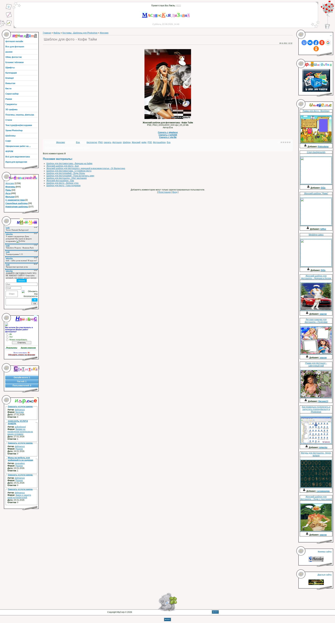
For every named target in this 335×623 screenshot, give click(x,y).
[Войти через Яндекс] (322, 42)
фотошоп (117, 142)
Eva (78, 142)
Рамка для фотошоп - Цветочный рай (316, 364)
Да (10, 334)
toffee (323, 229)
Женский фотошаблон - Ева (60, 180)
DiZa (323, 188)
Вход (174, 192)
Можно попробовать (18, 340)
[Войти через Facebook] (316, 42)
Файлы (56, 33)
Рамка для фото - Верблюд (316, 111)
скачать (107, 142)
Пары (8, 190)
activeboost (20, 427)
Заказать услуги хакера (20, 406)
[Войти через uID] (304, 42)
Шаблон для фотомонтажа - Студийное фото (68, 171)
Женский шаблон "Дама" (316, 193)
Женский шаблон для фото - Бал (62, 166)
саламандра (323, 491)
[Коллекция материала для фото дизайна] (316, 584)
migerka (323, 447)
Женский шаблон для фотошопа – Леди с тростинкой (316, 497)
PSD (150, 142)
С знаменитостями (15, 200)
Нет (11, 337)
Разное (19, 449)
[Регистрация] (9, 17)
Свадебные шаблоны (16, 203)
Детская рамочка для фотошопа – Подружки (316, 320)
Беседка (20, 412)
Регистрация (164, 192)
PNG (100, 142)
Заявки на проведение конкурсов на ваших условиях (20, 431)
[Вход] (9, 25)
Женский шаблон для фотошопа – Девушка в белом (316, 277)
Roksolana (323, 146)
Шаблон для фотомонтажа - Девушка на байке (69, 163)
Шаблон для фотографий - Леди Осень (65, 173)
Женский (136, 142)
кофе (144, 142)
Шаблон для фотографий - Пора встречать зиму (70, 176)
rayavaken (20, 463)
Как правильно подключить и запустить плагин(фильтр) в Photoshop (316, 409)
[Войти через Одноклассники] (316, 48)
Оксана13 (323, 401)
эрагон (323, 314)
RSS (178, 5)
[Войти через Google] (328, 42)
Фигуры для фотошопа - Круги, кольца (316, 454)
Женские (9, 183)
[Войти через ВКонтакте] (310, 42)
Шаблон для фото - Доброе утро (62, 183)
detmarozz (20, 409)
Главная (47, 33)
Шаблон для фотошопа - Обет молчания (66, 178)
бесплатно (92, 142)
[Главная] (9, 9)
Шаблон (127, 142)
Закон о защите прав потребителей (19, 496)
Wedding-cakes (316, 234)
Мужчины (10, 187)
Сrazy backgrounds (316, 152)
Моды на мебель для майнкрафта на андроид (20, 459)
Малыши (9, 196)
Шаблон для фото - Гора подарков (63, 185)
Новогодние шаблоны (16, 206)
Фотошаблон (159, 142)
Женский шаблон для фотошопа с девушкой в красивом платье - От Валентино (85, 168)
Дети (7, 193)
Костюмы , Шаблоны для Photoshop (80, 33)
